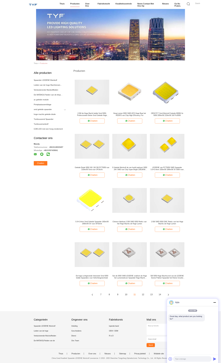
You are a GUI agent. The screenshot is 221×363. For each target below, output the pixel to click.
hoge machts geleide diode (45, 114)
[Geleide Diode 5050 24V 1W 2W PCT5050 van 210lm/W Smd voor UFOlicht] (92, 146)
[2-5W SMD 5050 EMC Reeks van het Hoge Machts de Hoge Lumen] (167, 200)
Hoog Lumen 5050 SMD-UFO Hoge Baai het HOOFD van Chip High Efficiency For (129, 114)
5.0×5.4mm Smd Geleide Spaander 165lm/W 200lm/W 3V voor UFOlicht (92, 223)
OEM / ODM (113, 331)
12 (143, 294)
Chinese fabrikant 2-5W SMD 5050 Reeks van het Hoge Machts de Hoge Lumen (130, 223)
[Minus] (214, 302)
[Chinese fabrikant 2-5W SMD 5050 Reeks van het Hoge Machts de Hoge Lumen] (129, 200)
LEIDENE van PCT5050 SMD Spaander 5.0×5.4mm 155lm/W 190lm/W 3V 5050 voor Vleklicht (167, 168)
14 (160, 294)
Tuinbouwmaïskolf (41, 124)
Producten (75, 4)
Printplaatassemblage (42, 104)
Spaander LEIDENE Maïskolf (45, 80)
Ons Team (75, 341)
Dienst (73, 336)
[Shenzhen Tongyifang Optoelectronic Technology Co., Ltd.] (33, 4)
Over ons (87, 5)
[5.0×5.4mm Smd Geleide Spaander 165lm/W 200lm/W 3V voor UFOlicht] (92, 200)
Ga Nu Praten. (177, 5)
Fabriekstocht (104, 4)
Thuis (62, 4)
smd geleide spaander (43, 109)
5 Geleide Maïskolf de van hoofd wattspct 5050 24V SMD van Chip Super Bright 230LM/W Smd (129, 168)
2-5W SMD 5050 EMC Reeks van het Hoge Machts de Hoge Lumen (167, 223)
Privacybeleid (140, 354)
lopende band (114, 326)
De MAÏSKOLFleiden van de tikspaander (48, 95)
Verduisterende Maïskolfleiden (46, 90)
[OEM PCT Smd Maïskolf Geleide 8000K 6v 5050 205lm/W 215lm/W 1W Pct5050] (167, 92)
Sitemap (122, 354)
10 (126, 294)
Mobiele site (159, 354)
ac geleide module (41, 100)
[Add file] (170, 359)
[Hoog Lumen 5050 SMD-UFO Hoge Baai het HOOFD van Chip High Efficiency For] (129, 92)
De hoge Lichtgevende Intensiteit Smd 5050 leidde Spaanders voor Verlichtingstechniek (92, 277)
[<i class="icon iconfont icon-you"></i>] (168, 294)
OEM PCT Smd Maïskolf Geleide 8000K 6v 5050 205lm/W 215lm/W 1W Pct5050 (167, 114)
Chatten (40, 163)
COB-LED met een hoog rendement (48, 129)
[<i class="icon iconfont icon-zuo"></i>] (92, 294)
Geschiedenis (76, 331)
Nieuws (165, 4)
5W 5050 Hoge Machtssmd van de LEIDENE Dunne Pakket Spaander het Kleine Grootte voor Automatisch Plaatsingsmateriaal (167, 277)
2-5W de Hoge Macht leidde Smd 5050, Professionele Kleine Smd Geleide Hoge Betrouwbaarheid (92, 114)
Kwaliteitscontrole (123, 4)
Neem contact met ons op (145, 5)
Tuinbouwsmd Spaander (43, 119)
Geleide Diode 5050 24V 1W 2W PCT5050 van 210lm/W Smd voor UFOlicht (92, 168)
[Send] (215, 359)
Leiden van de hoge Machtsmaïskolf (48, 85)
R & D (111, 336)
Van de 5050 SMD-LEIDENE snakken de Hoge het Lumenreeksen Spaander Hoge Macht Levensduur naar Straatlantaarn (129, 277)
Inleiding (74, 326)
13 (151, 294)
